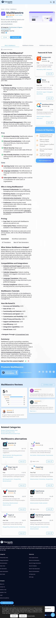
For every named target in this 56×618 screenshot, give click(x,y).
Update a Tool (3, 592)
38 (6, 37)
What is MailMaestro (10, 45)
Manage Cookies (31, 616)
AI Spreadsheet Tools (22, 334)
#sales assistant (7, 505)
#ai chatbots (33, 455)
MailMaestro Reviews (27, 45)
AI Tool (7, 9)
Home (2, 9)
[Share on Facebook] (43, 372)
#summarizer (49, 455)
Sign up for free (7, 603)
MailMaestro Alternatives (45, 45)
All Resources (32, 574)
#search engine (41, 116)
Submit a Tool (3, 589)
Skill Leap (31, 577)
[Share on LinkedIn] (50, 372)
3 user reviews (18, 15)
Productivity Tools (4, 557)
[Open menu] (54, 2)
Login (1, 595)
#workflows (40, 94)
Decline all (23, 616)
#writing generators (17, 455)
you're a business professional (10, 352)
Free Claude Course (33, 557)
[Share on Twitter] (46, 372)
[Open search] (51, 2)
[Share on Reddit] (53, 372)
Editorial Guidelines (4, 598)
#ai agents (50, 92)
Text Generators (3, 563)
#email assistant (7, 455)
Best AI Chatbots (33, 566)
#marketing (40, 69)
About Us (2, 584)
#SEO (44, 69)
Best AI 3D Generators (34, 571)
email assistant (13, 27)
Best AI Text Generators (21, 242)
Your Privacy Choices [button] (51, 615)
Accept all (14, 616)
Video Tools (2, 566)
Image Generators (4, 560)
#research (49, 69)
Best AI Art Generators (34, 560)
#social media (44, 527)
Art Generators (3, 568)
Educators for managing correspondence (17, 211)
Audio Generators (4, 571)
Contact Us (2, 586)
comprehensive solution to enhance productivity (15, 78)
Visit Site (14, 37)
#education (40, 118)
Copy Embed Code (25, 372)
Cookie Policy (16, 613)
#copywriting (17, 479)
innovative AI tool (17, 59)
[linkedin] (6, 32)
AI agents (19, 27)
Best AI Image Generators (35, 563)
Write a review (49, 384)
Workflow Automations (19, 239)
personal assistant (6, 29)
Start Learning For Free (45, 160)
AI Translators (6, 242)
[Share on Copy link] (39, 372)
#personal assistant (8, 457)
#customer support (42, 92)
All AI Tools (2, 574)
